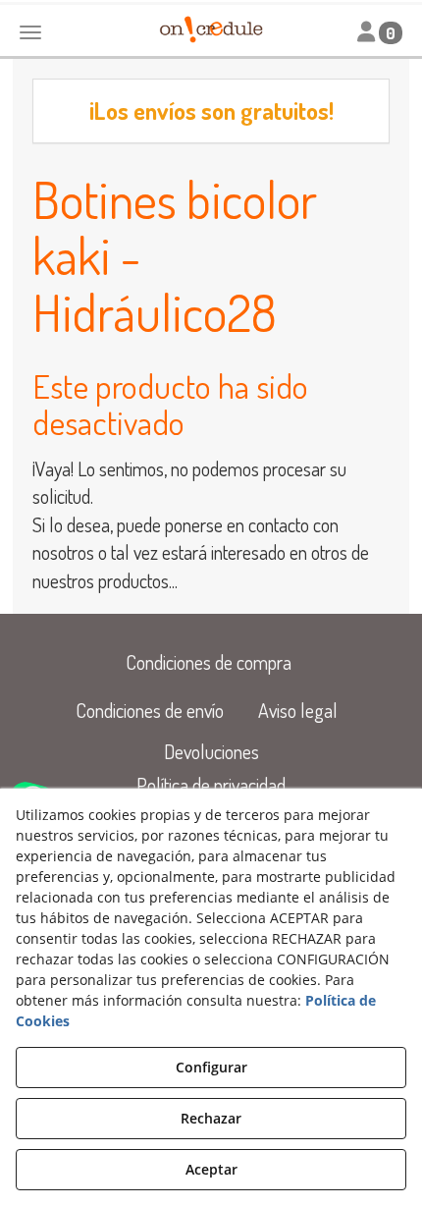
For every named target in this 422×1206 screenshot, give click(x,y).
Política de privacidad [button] (211, 784)
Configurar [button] (211, 1067)
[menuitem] (208, 662)
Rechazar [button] (211, 1118)
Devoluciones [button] (211, 751)
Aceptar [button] (211, 1169)
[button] (208, 662)
